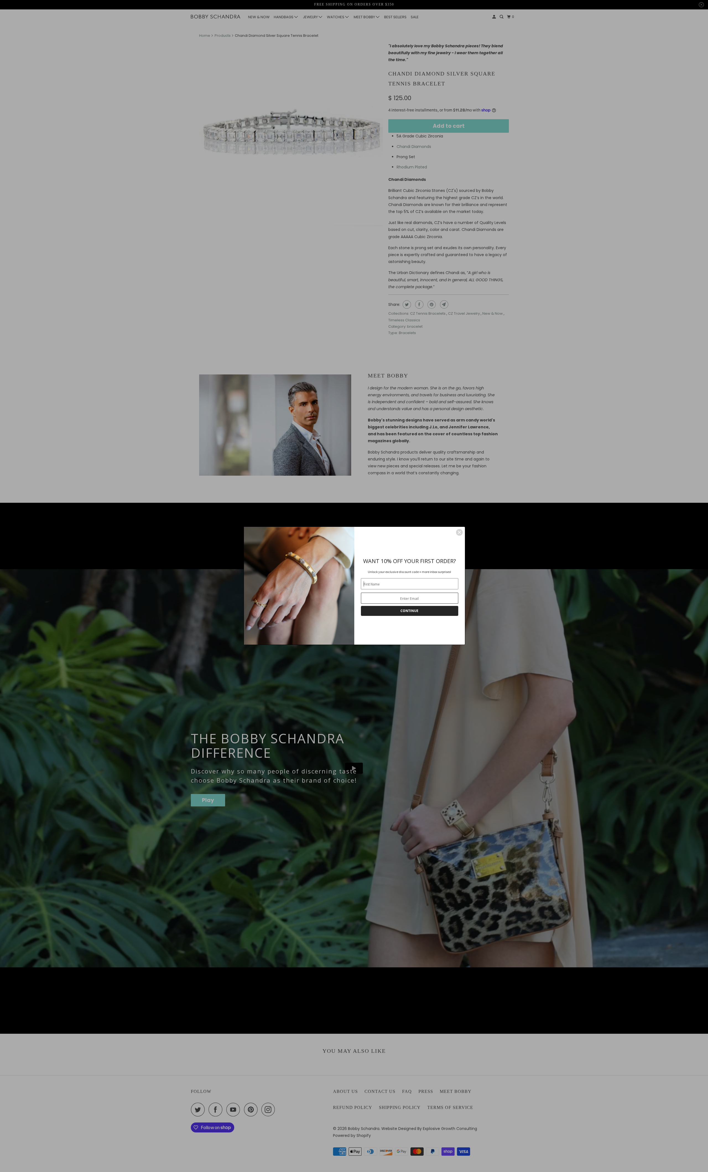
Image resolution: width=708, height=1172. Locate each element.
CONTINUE (409, 610)
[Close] (459, 532)
